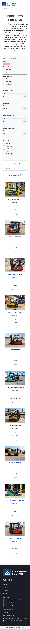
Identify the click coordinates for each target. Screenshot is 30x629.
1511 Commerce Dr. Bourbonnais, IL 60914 (15, 618)
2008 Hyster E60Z (15, 199)
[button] (15, 69)
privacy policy (9, 603)
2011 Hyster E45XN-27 (15, 425)
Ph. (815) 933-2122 (8, 615)
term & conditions (10, 606)
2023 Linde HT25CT (15, 274)
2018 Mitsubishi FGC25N (15, 500)
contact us (6, 612)
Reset (24, 96)
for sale (5, 590)
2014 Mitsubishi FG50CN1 (15, 387)
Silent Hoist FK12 (15, 463)
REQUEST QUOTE (15, 398)
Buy (9, 58)
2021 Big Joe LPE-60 (15, 350)
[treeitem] (15, 69)
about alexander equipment (13, 600)
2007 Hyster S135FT (15, 312)
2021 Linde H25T (15, 237)
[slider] (4, 93)
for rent (5, 587)
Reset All (7, 64)
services (5, 593)
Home (4, 58)
